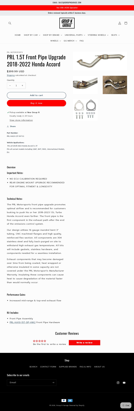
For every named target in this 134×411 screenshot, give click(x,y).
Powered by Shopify (76, 405)
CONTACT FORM (48, 366)
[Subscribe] (53, 382)
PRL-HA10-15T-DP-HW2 (23, 322)
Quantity (11, 80)
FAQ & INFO (85, 366)
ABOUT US (99, 366)
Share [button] (13, 126)
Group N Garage (62, 405)
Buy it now (37, 103)
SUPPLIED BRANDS (68, 366)
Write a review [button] (84, 342)
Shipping (11, 75)
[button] (10, 23)
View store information (21, 120)
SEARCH (33, 366)
